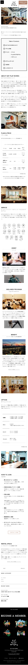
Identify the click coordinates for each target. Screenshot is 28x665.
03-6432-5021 (14, 651)
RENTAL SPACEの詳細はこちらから (14, 561)
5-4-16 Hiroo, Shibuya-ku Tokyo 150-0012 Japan (14, 650)
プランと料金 (8, 48)
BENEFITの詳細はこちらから (14, 369)
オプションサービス (9, 61)
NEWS (2, 581)
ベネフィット (14, 57)
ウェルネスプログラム (15, 54)
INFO (2, 579)
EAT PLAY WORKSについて (11, 45)
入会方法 (7, 64)
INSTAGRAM (14, 609)
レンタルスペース (9, 68)
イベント (13, 52)
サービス (7, 52)
